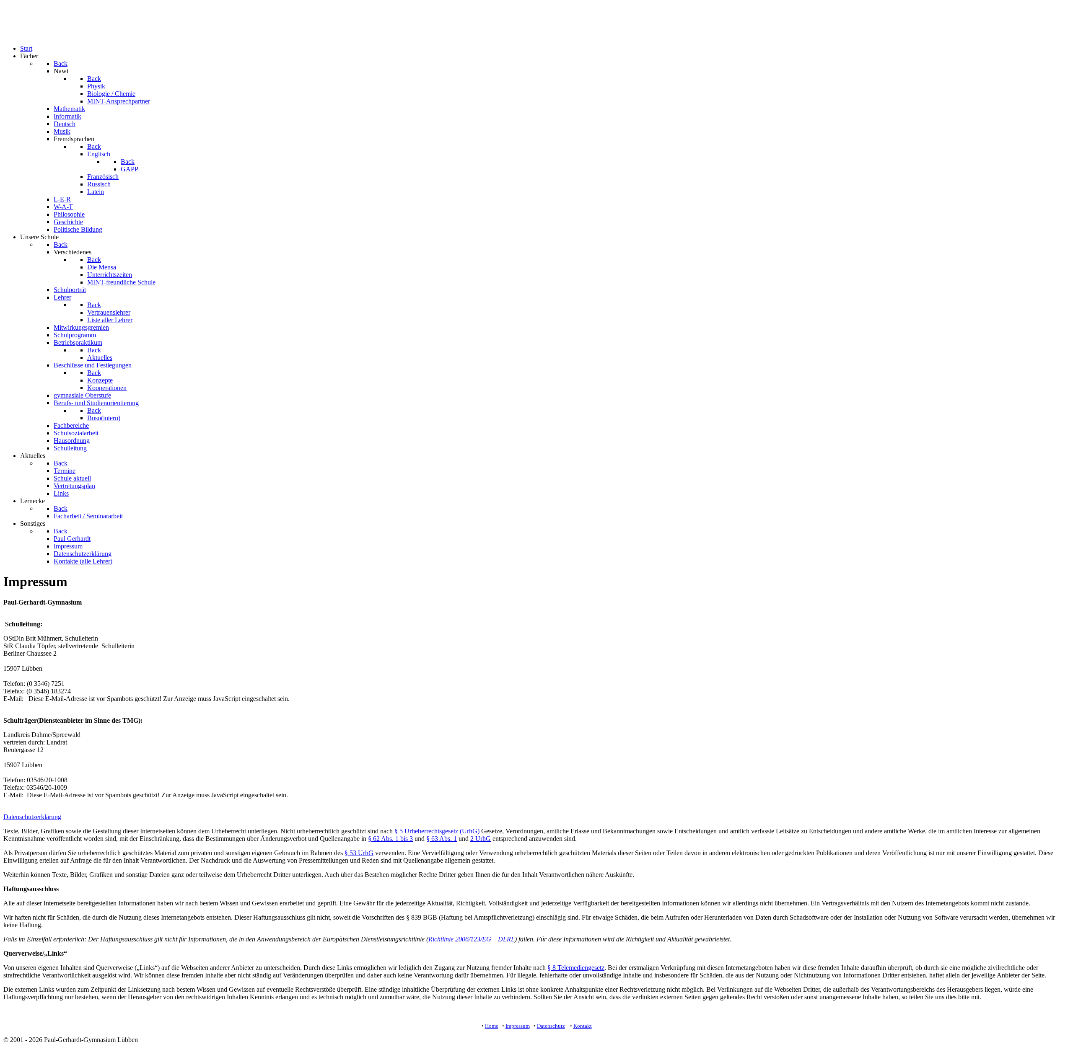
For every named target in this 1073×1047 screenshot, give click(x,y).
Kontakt (582, 1026)
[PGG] (20, 34)
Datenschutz (551, 1026)
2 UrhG (480, 838)
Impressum (517, 1026)
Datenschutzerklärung (32, 816)
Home (491, 1026)
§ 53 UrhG (359, 852)
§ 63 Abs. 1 (441, 838)
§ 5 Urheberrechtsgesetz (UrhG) (436, 831)
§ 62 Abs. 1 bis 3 (390, 838)
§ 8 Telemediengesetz (575, 967)
